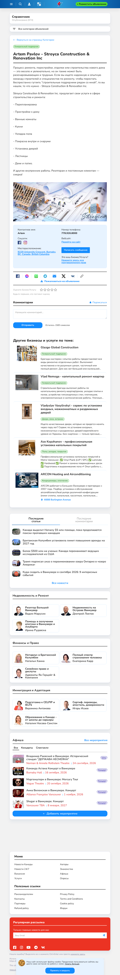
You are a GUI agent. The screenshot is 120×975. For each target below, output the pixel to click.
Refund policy (21, 908)
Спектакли (42, 747)
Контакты (19, 898)
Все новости (60, 583)
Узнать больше (72, 963)
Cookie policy (67, 903)
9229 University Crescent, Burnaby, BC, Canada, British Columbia (37, 253)
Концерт (102, 770)
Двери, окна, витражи (52, 419)
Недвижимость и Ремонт (31, 596)
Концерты (27, 747)
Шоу (104, 757)
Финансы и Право (26, 643)
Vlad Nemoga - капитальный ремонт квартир (72, 376)
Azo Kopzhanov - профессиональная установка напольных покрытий (66, 443)
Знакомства (66, 869)
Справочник (21, 17)
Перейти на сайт (70, 242)
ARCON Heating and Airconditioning (66, 474)
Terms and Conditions (71, 898)
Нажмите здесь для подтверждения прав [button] (73, 261)
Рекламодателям (23, 894)
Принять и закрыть (60, 970)
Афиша (18, 740)
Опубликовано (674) (22, 20)
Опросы (64, 878)
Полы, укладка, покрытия (54, 451)
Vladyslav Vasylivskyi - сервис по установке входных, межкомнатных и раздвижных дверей (71, 409)
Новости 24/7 (21, 869)
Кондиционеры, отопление (55, 480)
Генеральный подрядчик (26, 46)
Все (16, 747)
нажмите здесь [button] (78, 954)
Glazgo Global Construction (59, 347)
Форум (63, 908)
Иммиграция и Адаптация (31, 690)
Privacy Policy (67, 894)
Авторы (64, 864)
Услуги (18, 878)
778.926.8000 (69, 233)
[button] (39, 4)
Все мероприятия (95, 740)
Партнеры (19, 903)
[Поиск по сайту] (20, 4)
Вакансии (19, 873)
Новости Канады (23, 864)
